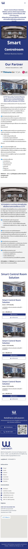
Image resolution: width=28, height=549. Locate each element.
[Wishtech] (4, 489)
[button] (14, 317)
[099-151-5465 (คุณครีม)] (7, 499)
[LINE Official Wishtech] (7, 493)
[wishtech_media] (6, 491)
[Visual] (3, 468)
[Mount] (4, 475)
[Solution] (4, 481)
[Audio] (3, 470)
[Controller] (4, 477)
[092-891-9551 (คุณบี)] (7, 497)
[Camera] (4, 473)
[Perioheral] (5, 479)
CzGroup (17, 546)
